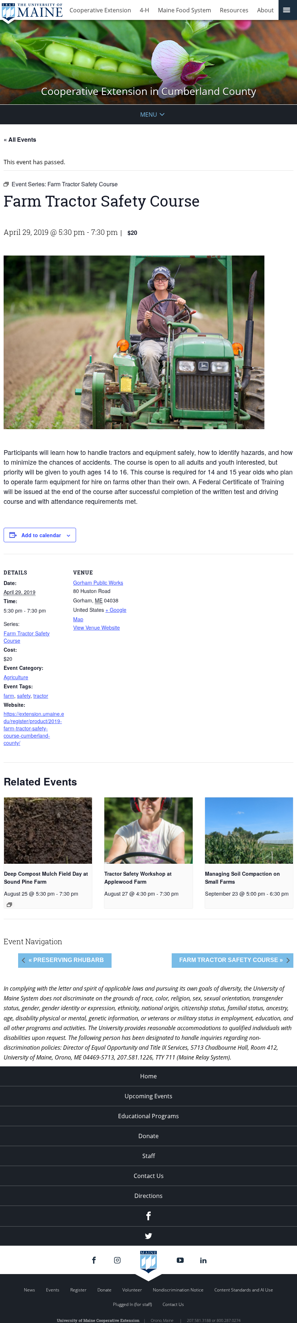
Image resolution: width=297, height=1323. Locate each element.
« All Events (20, 139)
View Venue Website (96, 627)
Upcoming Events (148, 1096)
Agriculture (16, 677)
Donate (148, 1136)
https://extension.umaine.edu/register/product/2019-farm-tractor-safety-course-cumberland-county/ (34, 728)
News (29, 1290)
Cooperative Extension (100, 10)
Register (78, 1290)
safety (23, 695)
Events (52, 1290)
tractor (40, 695)
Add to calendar (41, 535)
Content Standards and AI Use (243, 1290)
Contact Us (149, 1176)
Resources (234, 10)
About (265, 10)
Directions (148, 1196)
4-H (144, 10)
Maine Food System (184, 10)
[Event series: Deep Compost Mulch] (9, 905)
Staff (148, 1156)
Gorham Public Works (98, 582)
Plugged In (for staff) (132, 1304)
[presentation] (48, 830)
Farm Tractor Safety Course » (231, 960)
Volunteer (132, 1290)
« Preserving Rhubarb (66, 960)
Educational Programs (148, 1116)
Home (148, 1076)
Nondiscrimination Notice (178, 1290)
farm (9, 695)
